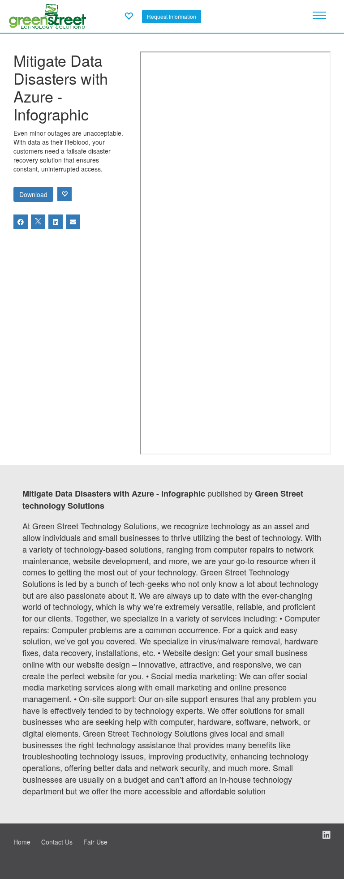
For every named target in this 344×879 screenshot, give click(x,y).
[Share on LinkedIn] (55, 221)
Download (33, 194)
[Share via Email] (73, 221)
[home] (47, 15)
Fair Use (95, 841)
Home (21, 841)
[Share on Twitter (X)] (38, 221)
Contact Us (57, 841)
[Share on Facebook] (20, 221)
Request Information (171, 16)
